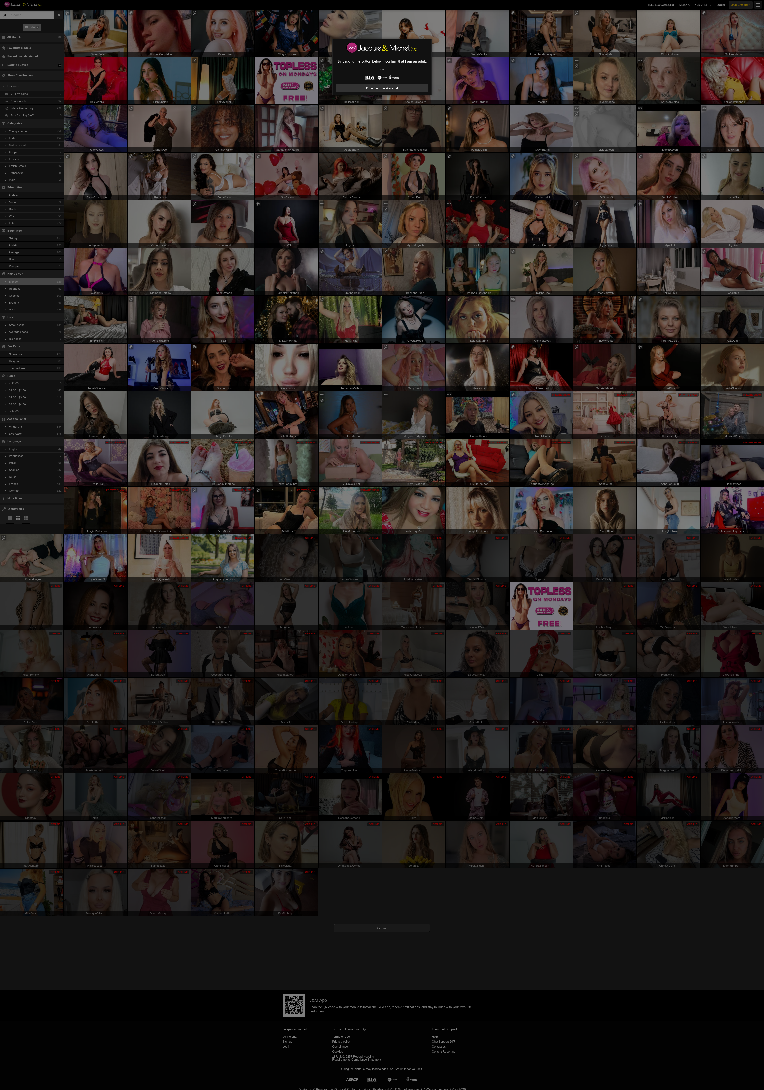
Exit (382, 70)
